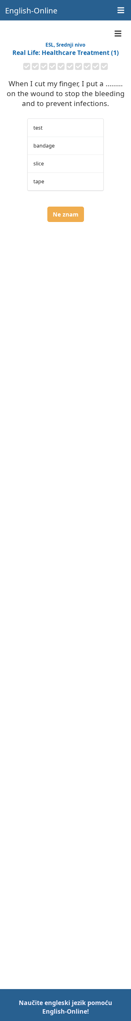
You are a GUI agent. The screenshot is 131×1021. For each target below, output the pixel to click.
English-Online (31, 10)
